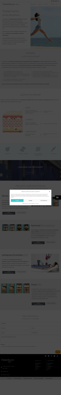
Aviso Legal (37, 203)
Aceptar (17, 200)
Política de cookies (25, 203)
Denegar (30, 200)
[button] (49, 191)
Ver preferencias (44, 200)
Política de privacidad (31, 203)
